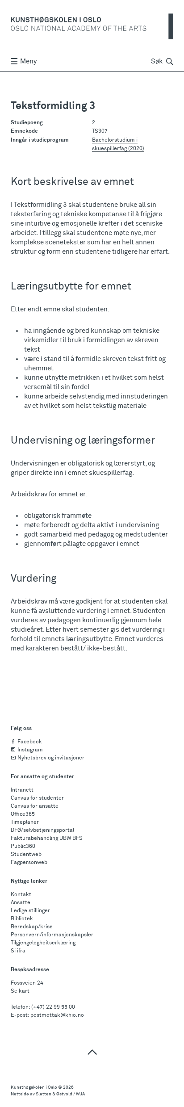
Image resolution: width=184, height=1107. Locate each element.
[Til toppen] (92, 1051)
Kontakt (21, 894)
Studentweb (26, 854)
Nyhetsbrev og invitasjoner (50, 758)
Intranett (22, 790)
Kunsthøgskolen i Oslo (34, 1087)
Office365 (23, 814)
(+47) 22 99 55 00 (53, 1007)
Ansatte (20, 903)
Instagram (30, 750)
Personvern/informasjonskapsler (52, 935)
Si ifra (18, 951)
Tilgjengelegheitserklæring (43, 943)
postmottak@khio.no (57, 1015)
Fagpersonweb (29, 862)
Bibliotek (22, 919)
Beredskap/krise (32, 927)
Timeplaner (25, 822)
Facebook (29, 742)
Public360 (23, 846)
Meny (28, 61)
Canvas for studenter (37, 798)
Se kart (20, 991)
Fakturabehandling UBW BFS (47, 838)
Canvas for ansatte (35, 806)
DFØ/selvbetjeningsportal (42, 830)
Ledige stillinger (30, 911)
